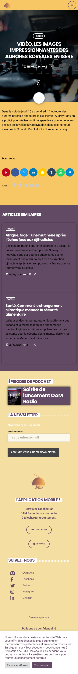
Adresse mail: (16, 431)
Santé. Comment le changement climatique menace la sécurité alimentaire (34, 310)
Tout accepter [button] (41, 665)
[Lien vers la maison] (7, 5)
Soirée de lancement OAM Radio (43, 395)
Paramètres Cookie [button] (17, 665)
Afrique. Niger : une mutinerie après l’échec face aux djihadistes (36, 237)
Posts (39, 36)
